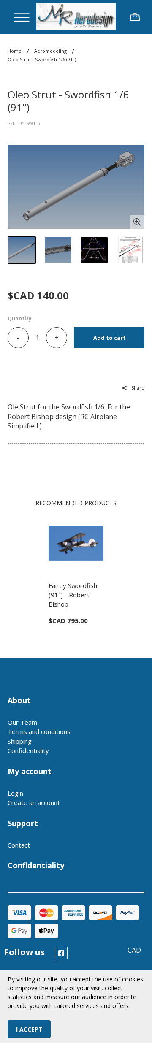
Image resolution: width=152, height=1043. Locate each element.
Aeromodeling (50, 51)
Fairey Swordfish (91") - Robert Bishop (73, 594)
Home (15, 51)
